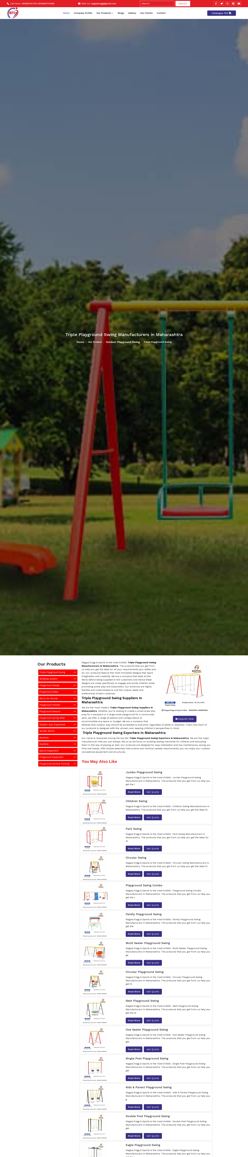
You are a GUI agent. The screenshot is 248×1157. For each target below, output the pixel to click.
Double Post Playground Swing (148, 1116)
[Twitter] (222, 3)
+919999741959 (45, 3)
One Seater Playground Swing (147, 1029)
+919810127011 (29, 3)
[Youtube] (239, 3)
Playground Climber (49, 705)
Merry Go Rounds (48, 698)
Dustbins (44, 744)
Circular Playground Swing (145, 972)
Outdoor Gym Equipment (52, 724)
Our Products (103, 13)
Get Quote (153, 792)
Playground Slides (48, 692)
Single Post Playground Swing (147, 1058)
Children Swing (136, 801)
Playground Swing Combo (144, 885)
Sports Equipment (48, 750)
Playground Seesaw (49, 711)
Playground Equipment (51, 757)
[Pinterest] (233, 3)
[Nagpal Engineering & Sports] (12, 13)
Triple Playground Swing (52, 672)
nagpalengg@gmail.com (103, 3)
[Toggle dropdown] (112, 13)
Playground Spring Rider (52, 718)
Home (66, 13)
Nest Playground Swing (142, 1000)
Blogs (121, 13)
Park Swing (134, 828)
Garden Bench (46, 731)
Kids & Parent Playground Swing (149, 1087)
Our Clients (146, 13)
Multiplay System (48, 678)
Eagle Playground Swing (143, 1145)
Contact (161, 13)
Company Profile (83, 13)
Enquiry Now (186, 719)
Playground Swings (49, 685)
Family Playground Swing (144, 914)
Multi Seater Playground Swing (148, 943)
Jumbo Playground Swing (144, 772)
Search (183, 3)
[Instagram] (227, 3)
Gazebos (44, 737)
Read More (134, 792)
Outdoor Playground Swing (123, 341)
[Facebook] (216, 3)
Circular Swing (136, 857)
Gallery (132, 13)
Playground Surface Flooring (54, 763)
